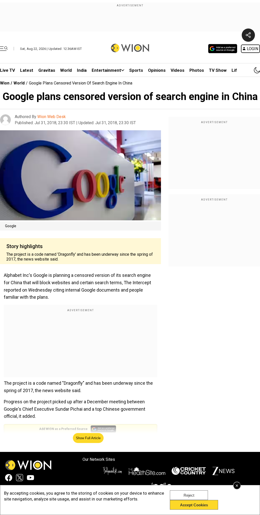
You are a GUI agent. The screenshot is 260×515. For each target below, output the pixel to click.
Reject (189, 495)
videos (177, 70)
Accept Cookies (194, 505)
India (82, 70)
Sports (136, 70)
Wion (4, 83)
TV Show (217, 70)
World (66, 70)
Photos (196, 70)
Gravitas (46, 70)
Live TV (7, 70)
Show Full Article (88, 438)
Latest (26, 70)
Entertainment (106, 70)
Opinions (157, 70)
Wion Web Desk (51, 116)
